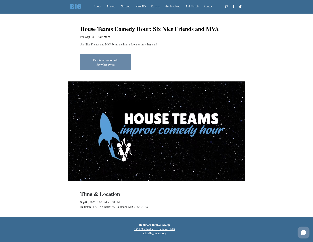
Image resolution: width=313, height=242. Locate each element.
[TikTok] (240, 7)
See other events (105, 64)
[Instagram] (227, 7)
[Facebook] (233, 7)
